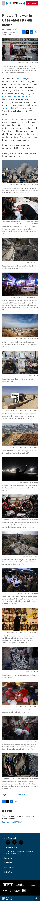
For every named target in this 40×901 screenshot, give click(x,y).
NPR (10, 794)
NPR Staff (13, 29)
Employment (8, 858)
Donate (33, 3)
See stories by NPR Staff (12, 822)
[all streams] (37, 898)
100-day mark (20, 78)
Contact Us (8, 863)
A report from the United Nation (16, 119)
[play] (3, 898)
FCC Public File (9, 867)
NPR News (22, 794)
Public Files (8, 872)
